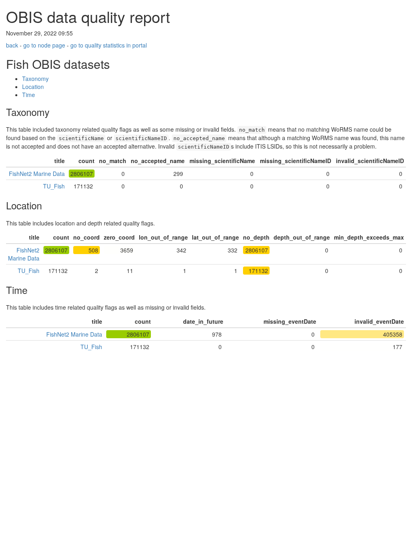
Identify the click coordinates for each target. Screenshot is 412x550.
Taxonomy (35, 78)
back (12, 45)
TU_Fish (54, 186)
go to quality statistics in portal (108, 45)
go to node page (44, 45)
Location (33, 87)
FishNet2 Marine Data (37, 174)
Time (28, 95)
